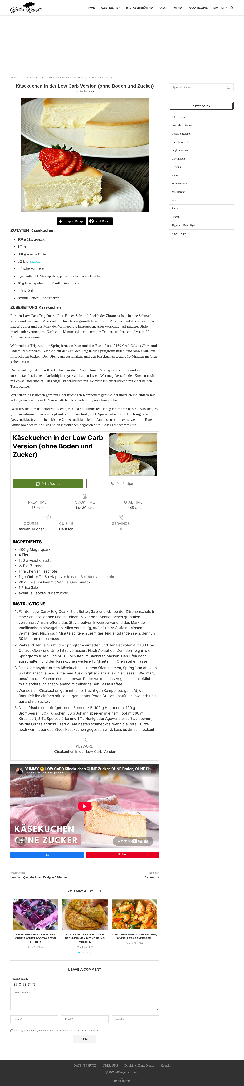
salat (163, 7)
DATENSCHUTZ (85, 1065)
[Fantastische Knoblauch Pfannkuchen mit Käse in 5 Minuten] (85, 914)
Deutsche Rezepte (181, 133)
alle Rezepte (109, 7)
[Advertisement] (122, 44)
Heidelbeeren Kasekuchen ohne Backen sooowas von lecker (35, 938)
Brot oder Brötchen (140, 7)
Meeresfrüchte (179, 183)
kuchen (178, 7)
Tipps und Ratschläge (183, 225)
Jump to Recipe (73, 221)
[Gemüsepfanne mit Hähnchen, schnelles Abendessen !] (134, 914)
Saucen (175, 208)
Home (91, 7)
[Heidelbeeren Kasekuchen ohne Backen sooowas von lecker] (35, 914)
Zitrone (35, 261)
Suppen (176, 216)
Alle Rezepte (31, 77)
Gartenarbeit (178, 158)
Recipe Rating (20, 978)
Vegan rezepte (198, 7)
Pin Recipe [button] (124, 484)
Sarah (91, 91)
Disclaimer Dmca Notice (139, 1065)
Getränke (176, 166)
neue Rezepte (179, 191)
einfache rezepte (180, 142)
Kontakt (218, 7)
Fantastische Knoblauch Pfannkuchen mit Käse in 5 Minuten (85, 938)
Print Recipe (102, 221)
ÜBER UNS (110, 1065)
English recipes (180, 150)
